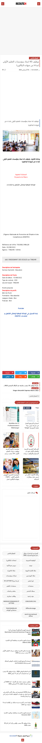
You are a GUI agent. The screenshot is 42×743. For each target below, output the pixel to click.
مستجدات (30, 586)
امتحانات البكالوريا (11, 560)
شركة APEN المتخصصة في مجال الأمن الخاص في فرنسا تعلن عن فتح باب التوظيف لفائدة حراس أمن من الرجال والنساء (17, 694)
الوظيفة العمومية (30, 560)
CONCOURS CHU (30, 601)
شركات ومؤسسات (11, 576)
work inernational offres (31, 615)
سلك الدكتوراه (11, 571)
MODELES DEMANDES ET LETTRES (11, 602)
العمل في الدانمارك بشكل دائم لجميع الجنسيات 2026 (30, 554)
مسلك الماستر (31, 591)
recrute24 (12, 736)
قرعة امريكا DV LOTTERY (11, 581)
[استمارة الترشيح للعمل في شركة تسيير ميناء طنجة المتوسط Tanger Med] (31, 414)
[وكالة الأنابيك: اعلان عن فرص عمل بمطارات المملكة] (31, 466)
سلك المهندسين (30, 576)
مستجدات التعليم (11, 586)
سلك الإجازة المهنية (30, 571)
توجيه (30, 565)
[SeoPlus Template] (31, 735)
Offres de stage (31, 608)
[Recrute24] (19, 740)
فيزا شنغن (31, 581)
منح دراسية (31, 596)
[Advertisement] (21, 32)
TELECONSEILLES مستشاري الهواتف (11, 609)
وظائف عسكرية (11, 596)
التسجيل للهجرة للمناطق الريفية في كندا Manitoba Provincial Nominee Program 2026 (18, 632)
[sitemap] (22, 740)
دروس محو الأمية (11, 565)
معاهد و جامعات (11, 591)
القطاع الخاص (34, 58)
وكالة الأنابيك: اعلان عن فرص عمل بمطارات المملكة (32, 477)
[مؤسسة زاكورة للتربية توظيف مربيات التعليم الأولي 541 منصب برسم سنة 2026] (11, 440)
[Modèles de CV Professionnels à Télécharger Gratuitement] (11, 414)
